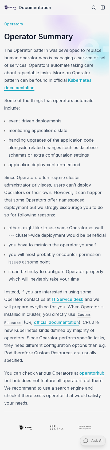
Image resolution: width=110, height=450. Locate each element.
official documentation (56, 322)
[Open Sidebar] (102, 7)
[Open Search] (93, 7)
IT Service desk (67, 299)
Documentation (35, 7)
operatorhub (91, 373)
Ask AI (97, 440)
